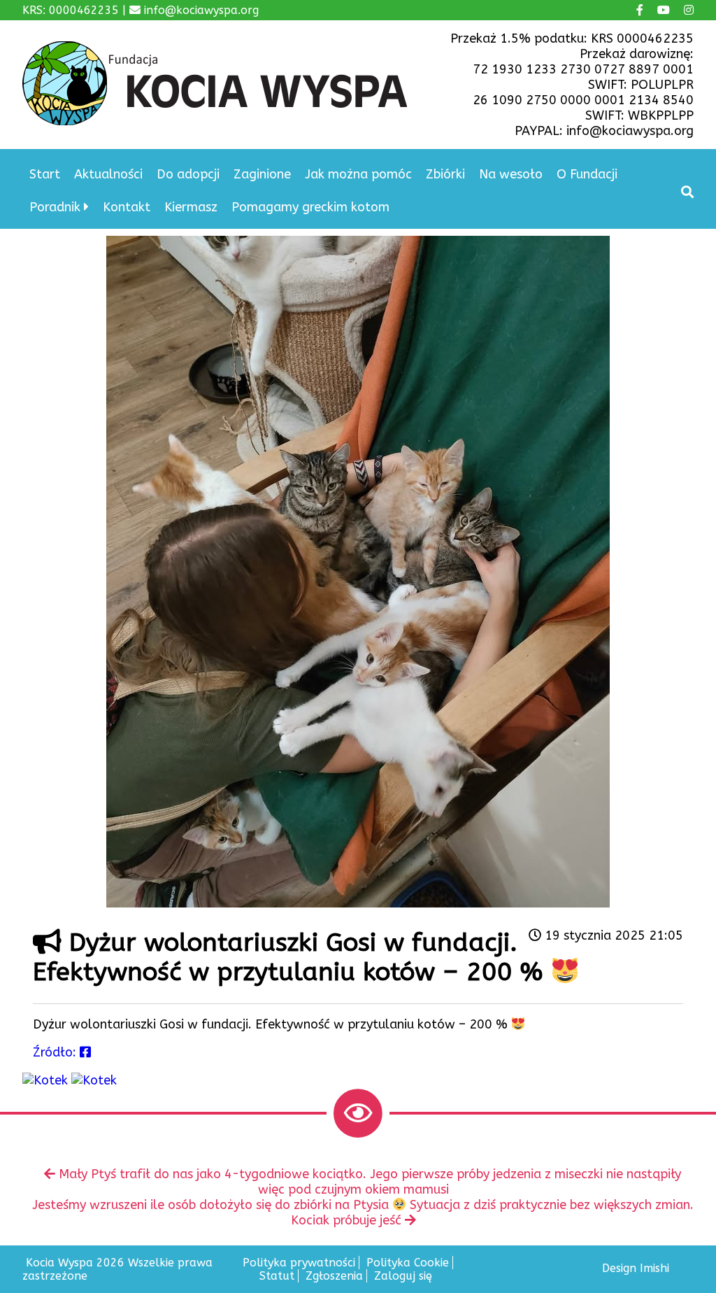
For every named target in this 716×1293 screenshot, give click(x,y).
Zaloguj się (403, 1276)
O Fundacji (587, 174)
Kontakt (126, 207)
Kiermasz (190, 207)
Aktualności (108, 174)
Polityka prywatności (299, 1262)
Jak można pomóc (358, 174)
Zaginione (262, 174)
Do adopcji (188, 174)
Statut (276, 1276)
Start (44, 174)
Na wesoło (511, 174)
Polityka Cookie (407, 1262)
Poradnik (54, 207)
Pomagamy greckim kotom (310, 207)
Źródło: (56, 1052)
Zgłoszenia (334, 1276)
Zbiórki (445, 174)
